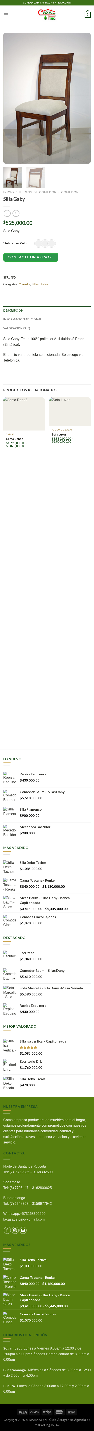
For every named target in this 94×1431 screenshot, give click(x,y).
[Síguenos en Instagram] (15, 1230)
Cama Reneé (14, 439)
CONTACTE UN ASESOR (30, 257)
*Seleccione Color (15, 243)
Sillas (35, 284)
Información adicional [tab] (22, 319)
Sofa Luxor (59, 434)
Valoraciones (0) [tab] (16, 328)
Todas (44, 284)
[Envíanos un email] (23, 1230)
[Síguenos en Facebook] (7, 1230)
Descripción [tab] (13, 310)
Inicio (8, 192)
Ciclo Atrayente (61, 1420)
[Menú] (6, 14)
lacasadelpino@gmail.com (24, 1219)
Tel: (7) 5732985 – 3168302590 (28, 1172)
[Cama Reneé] (24, 414)
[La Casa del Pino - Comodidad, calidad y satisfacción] (47, 14)
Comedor (70, 192)
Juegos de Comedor (38, 192)
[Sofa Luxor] (70, 411)
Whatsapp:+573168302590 (24, 1214)
